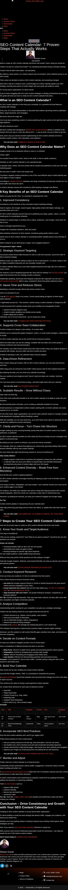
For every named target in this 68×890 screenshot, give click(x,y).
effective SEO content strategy (36, 130)
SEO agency (10, 296)
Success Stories (9, 21)
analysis (14, 625)
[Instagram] (6, 866)
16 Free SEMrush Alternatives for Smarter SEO (34, 567)
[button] (34, 28)
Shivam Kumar (5, 854)
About (6, 19)
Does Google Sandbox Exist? (28, 386)
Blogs (6, 26)
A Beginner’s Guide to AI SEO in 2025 (31, 142)
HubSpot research (15, 181)
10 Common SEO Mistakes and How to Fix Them (35, 754)
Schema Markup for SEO (19, 590)
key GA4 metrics (10, 784)
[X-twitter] (11, 866)
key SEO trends (57, 273)
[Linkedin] (2, 866)
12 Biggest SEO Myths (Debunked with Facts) (34, 321)
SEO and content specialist (24, 827)
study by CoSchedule (8, 677)
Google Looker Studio (21, 797)
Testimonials (8, 24)
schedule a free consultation (26, 837)
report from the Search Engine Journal (14, 772)
